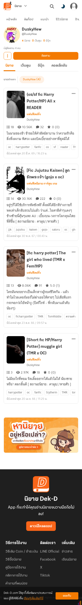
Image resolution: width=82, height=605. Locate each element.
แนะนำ (45, 19)
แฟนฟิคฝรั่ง (34, 114)
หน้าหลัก (11, 19)
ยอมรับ (67, 595)
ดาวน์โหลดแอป (41, 526)
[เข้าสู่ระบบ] (73, 6)
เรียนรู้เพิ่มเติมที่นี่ (33, 598)
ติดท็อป (28, 19)
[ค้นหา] (51, 6)
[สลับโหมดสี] (62, 6)
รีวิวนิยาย (62, 19)
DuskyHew (29, 79)
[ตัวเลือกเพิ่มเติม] (7, 56)
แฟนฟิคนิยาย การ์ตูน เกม (42, 183)
